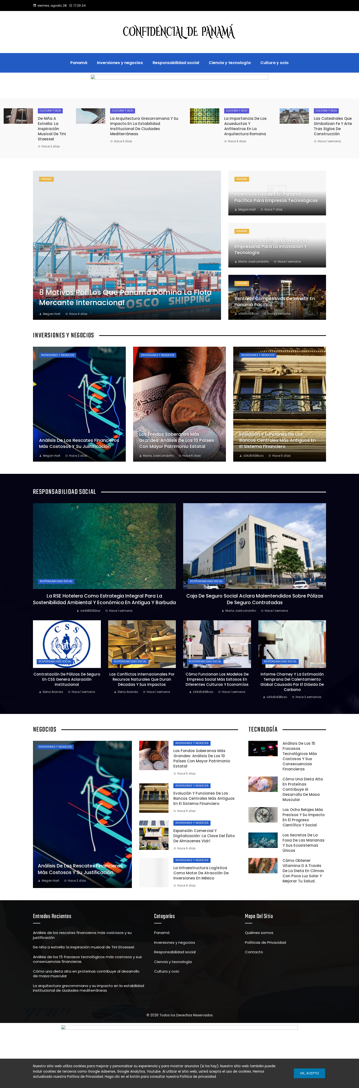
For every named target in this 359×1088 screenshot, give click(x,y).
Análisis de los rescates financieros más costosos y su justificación (82, 935)
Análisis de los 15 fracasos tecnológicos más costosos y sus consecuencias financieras (300, 756)
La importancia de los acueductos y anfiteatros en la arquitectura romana (245, 126)
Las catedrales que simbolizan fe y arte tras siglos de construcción (333, 126)
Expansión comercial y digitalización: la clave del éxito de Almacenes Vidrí (204, 836)
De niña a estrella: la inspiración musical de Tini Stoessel (52, 129)
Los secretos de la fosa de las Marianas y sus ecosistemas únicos (304, 843)
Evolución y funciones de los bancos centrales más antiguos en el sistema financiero (204, 798)
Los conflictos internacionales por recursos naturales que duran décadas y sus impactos (142, 679)
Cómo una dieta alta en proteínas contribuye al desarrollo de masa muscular (303, 789)
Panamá (46, 179)
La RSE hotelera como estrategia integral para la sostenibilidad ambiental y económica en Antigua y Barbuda (104, 599)
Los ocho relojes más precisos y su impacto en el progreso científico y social (304, 817)
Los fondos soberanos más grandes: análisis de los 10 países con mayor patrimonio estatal (201, 758)
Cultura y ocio (50, 110)
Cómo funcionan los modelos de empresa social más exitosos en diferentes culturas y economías (217, 679)
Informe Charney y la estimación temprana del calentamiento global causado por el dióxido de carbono (292, 682)
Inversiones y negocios (57, 355)
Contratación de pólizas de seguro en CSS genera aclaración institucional (66, 679)
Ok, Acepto (309, 1073)
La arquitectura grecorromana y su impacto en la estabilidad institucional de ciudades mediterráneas (144, 126)
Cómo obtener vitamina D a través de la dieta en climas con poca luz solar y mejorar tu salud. (303, 871)
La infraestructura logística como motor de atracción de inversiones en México (201, 873)
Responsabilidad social (56, 581)
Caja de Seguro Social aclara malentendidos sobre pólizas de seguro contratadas (254, 599)
